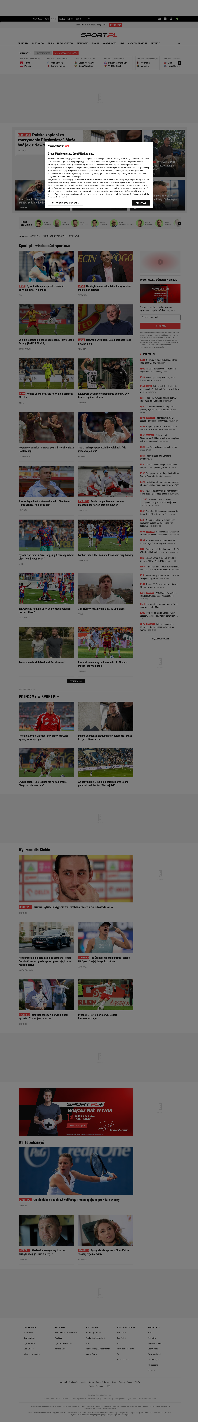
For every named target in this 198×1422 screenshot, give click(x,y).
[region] (99, 175)
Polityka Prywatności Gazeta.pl (127, 194)
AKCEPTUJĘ (141, 203)
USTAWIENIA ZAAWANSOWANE (65, 203)
